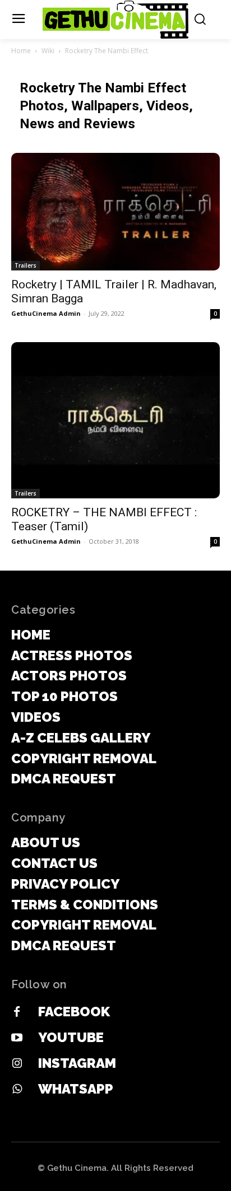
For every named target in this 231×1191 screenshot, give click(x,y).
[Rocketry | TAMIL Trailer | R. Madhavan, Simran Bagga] (115, 211)
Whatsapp (75, 1089)
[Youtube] (17, 1038)
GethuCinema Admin (46, 313)
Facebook (74, 1011)
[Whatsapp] (17, 1090)
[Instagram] (17, 1064)
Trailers (25, 265)
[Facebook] (17, 1012)
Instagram (77, 1063)
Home (21, 50)
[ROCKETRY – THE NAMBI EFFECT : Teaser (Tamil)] (115, 420)
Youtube (71, 1037)
